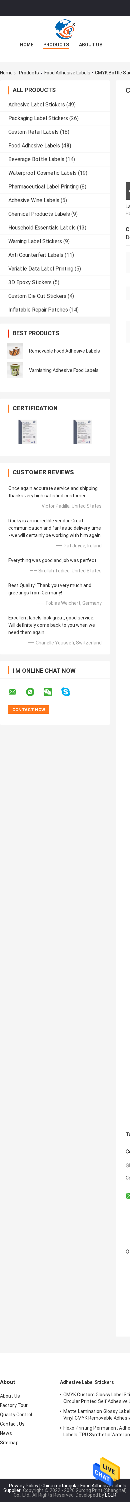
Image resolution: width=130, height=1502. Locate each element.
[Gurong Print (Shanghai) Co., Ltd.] (65, 29)
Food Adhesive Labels (67, 72)
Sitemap (9, 1442)
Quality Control (16, 1414)
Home (26, 44)
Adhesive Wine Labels (33, 200)
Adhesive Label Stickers (36, 104)
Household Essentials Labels (42, 227)
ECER (110, 1495)
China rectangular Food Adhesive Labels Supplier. (64, 1488)
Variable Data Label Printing (40, 269)
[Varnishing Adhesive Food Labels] (15, 370)
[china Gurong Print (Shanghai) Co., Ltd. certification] (27, 432)
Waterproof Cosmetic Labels (42, 173)
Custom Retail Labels (33, 132)
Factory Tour (14, 1405)
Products (56, 44)
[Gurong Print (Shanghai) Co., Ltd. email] (16, 692)
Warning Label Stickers (35, 241)
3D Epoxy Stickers (30, 282)
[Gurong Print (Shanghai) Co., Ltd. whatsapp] (34, 692)
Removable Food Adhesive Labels (64, 351)
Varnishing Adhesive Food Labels (64, 370)
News (6, 1433)
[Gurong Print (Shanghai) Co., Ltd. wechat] (52, 692)
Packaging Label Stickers (38, 118)
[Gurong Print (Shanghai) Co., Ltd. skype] (69, 691)
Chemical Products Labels (39, 214)
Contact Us (12, 1424)
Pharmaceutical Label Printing (43, 186)
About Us (90, 44)
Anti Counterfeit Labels (35, 255)
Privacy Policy (23, 1485)
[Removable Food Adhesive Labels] (15, 351)
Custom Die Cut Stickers (37, 296)
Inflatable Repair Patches (38, 310)
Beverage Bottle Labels (36, 159)
